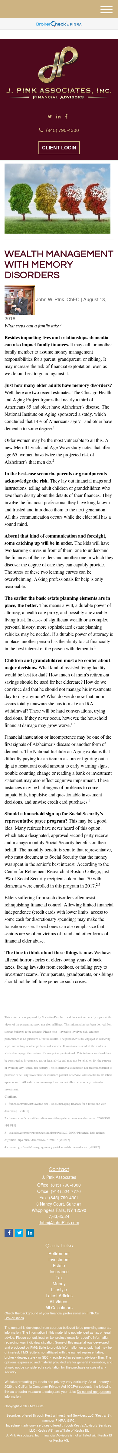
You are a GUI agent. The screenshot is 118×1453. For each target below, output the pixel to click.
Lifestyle (59, 1289)
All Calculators (59, 1307)
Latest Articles (59, 1295)
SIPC (71, 1420)
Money (59, 1283)
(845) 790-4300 (62, 130)
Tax (59, 1277)
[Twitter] (50, 116)
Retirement (59, 1253)
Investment (59, 1259)
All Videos (59, 1301)
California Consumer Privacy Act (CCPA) (48, 1386)
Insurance (59, 1271)
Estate (59, 1265)
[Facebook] (66, 116)
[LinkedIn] (58, 116)
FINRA (60, 1420)
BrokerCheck (14, 1317)
